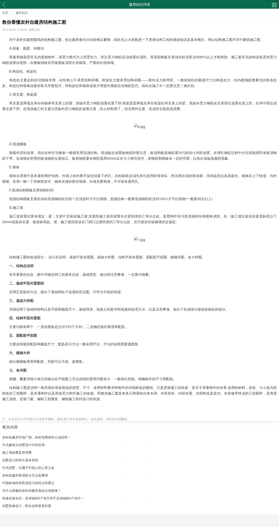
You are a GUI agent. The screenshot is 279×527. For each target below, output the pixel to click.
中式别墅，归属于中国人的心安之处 (28, 467)
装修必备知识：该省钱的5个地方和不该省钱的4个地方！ (43, 498)
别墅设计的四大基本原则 (20, 460)
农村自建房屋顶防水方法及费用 (25, 475)
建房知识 (22, 12)
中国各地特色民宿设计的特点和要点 (28, 482)
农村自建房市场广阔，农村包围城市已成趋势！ (36, 437)
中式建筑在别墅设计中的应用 (23, 444)
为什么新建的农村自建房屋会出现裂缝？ (31, 490)
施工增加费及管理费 (17, 452)
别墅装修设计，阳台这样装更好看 (26, 505)
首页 (5, 12)
